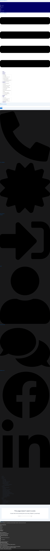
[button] (25, 42)
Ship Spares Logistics (6, 86)
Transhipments (5, 94)
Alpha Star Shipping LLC (3, 0)
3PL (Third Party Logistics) (8, 484)
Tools (3, 96)
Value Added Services (6, 485)
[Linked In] (26, 474)
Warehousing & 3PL (6, 483)
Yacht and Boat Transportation (5, 89)
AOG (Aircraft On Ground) (6, 85)
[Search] (1, 108)
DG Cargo (4, 84)
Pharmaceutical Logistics (6, 87)
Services (3, 73)
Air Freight (4, 479)
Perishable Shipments (6, 83)
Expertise (3, 82)
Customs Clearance (6, 482)
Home (3, 71)
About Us (3, 72)
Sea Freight (4, 480)
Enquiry (3, 95)
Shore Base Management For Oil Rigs (7, 91)
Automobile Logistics (6, 92)
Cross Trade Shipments (6, 93)
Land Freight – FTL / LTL (6, 481)
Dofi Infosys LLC (48, 550)
